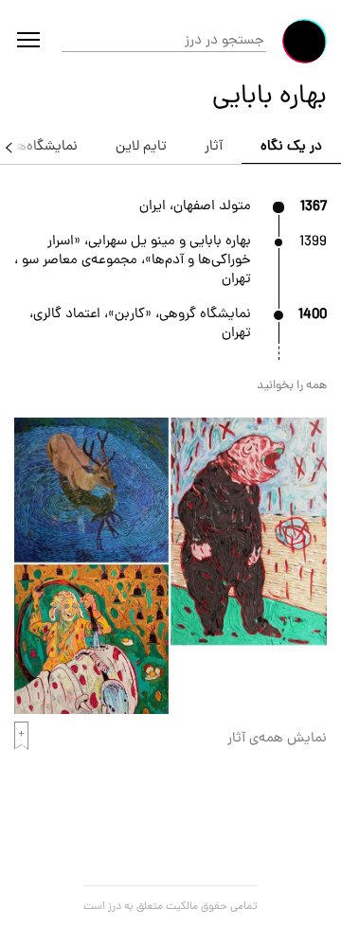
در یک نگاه (291, 147)
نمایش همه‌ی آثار (277, 739)
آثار (214, 147)
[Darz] (304, 41)
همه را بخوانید (292, 386)
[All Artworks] (170, 711)
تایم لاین (141, 147)
